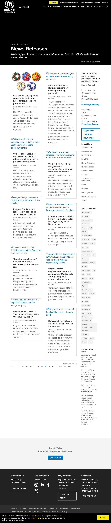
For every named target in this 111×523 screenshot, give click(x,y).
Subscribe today (64, 496)
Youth (90, 342)
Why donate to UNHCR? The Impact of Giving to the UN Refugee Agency (26, 314)
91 (49, 367)
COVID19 (92, 243)
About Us (45, 7)
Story (83, 185)
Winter (92, 338)
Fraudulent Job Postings (37, 509)
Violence (84, 338)
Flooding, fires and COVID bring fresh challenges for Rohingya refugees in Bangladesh (60, 220)
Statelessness (86, 309)
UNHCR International (18, 512)
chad (90, 228)
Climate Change (87, 235)
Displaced (85, 247)
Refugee (84, 294)
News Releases (87, 167)
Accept (102, 517)
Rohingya (85, 301)
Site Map (64, 512)
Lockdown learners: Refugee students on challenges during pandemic (58, 89)
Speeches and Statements (87, 179)
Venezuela (85, 334)
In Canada (97, 7)
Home (13, 44)
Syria (89, 313)
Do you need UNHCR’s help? (90, 3)
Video (83, 200)
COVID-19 (85, 243)
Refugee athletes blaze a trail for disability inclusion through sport (60, 324)
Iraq (83, 274)
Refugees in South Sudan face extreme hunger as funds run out (89, 388)
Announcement (87, 147)
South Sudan (86, 305)
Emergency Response (88, 263)
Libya (91, 278)
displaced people (87, 251)
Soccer (84, 175)
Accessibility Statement (49, 512)
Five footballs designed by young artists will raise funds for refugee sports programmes (25, 99)
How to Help (85, 7)
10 (23, 367)
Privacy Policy (33, 512)
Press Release (87, 171)
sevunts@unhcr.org (90, 104)
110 (65, 367)
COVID (93, 239)
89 (42, 367)
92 (53, 367)
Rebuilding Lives (87, 290)
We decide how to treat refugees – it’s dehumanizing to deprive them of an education (60, 167)
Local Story (85, 159)
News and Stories (70, 7)
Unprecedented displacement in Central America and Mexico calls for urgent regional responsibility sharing (60, 274)
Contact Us (53, 509)
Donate (53, 3)
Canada (84, 228)
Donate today (19, 488)
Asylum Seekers (87, 220)
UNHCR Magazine (88, 196)
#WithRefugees (86, 212)
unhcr (90, 317)
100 (60, 367)
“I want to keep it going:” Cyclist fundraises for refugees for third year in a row (26, 263)
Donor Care (64, 509)
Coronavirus (85, 239)
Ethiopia (84, 266)
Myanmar (85, 286)
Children (84, 232)
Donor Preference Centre (69, 3)
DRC (94, 255)
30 (31, 367)
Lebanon (84, 278)
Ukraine (84, 189)
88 (38, 367)
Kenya (88, 274)
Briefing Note (86, 151)
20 (27, 367)
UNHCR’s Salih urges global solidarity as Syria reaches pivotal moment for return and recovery (88, 401)
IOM (94, 270)
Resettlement (86, 297)
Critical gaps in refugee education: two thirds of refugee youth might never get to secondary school (26, 157)
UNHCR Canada (86, 321)
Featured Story (27, 107)
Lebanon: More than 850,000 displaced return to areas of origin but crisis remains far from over (88, 376)
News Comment (87, 163)
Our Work (56, 7)
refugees (92, 294)
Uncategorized (87, 192)
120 (69, 367)
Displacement (86, 255)
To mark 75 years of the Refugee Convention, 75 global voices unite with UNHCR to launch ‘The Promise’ (89, 417)
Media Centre (75, 509)
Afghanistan (85, 216)
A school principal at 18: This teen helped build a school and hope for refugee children (88, 360)
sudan (84, 313)
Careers (23, 509)
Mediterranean (86, 282)
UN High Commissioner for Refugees (87, 327)
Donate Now (55, 458)
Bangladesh (85, 224)
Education (85, 259)
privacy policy (35, 518)
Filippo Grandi (86, 270)
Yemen (84, 342)
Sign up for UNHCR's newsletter (89, 134)
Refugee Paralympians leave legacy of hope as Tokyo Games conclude (24, 212)
